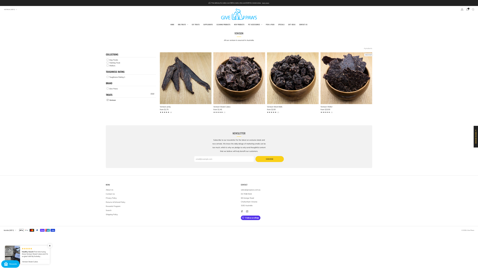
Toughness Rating (115, 71)
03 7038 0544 (246, 194)
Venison (112, 100)
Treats (109, 94)
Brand (109, 83)
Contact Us (303, 24)
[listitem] (239, 3)
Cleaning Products (223, 24)
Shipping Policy (112, 214)
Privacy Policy (111, 198)
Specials (281, 24)
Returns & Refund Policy (115, 202)
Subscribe (269, 159)
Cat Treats (196, 24)
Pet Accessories (254, 24)
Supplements (208, 24)
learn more (265, 3)
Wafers (112, 66)
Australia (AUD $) (9, 9)
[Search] (473, 9)
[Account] (462, 9)
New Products (239, 24)
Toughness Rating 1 (117, 77)
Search (108, 210)
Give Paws (113, 89)
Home (172, 24)
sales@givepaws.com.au (250, 190)
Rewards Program (113, 206)
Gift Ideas (292, 24)
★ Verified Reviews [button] (476, 137)
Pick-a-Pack (270, 24)
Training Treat (114, 63)
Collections (112, 54)
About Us (109, 190)
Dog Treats (182, 24)
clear (152, 94)
